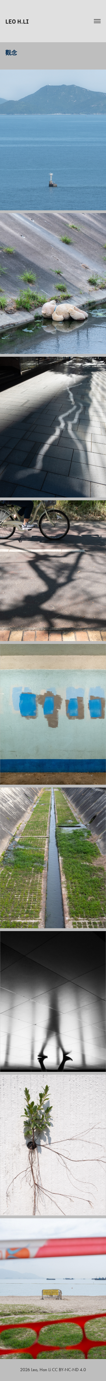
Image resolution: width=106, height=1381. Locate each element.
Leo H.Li (17, 21)
